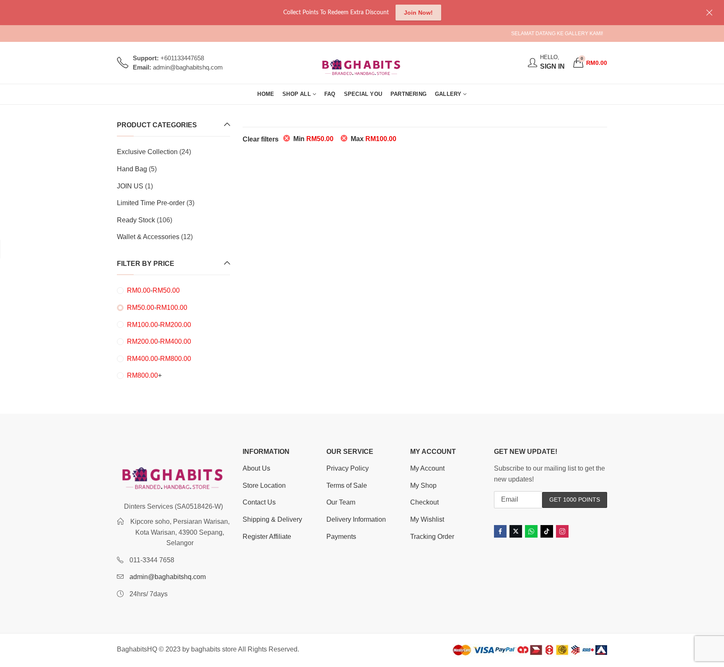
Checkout (424, 502)
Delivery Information (356, 519)
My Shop (423, 485)
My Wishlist (427, 519)
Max (373, 138)
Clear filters (261, 139)
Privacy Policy (347, 468)
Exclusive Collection (147, 151)
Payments (341, 536)
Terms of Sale (346, 485)
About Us (256, 468)
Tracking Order (432, 536)
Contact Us (259, 502)
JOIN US (130, 186)
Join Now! (418, 12)
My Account (427, 468)
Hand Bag (132, 169)
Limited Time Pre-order (151, 202)
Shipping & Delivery (272, 519)
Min (313, 138)
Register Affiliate (267, 536)
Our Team (340, 502)
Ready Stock (136, 220)
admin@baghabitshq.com (167, 576)
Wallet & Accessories (148, 236)
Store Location (264, 485)
